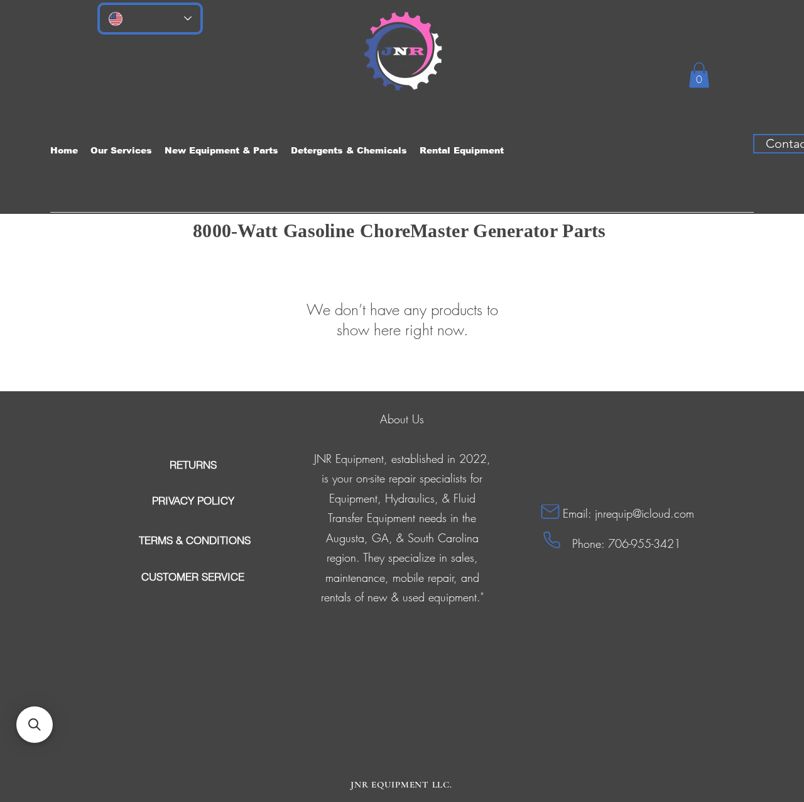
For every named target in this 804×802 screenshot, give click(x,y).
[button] (699, 75)
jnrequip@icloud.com (644, 513)
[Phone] (551, 540)
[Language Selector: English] (150, 19)
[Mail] (550, 511)
